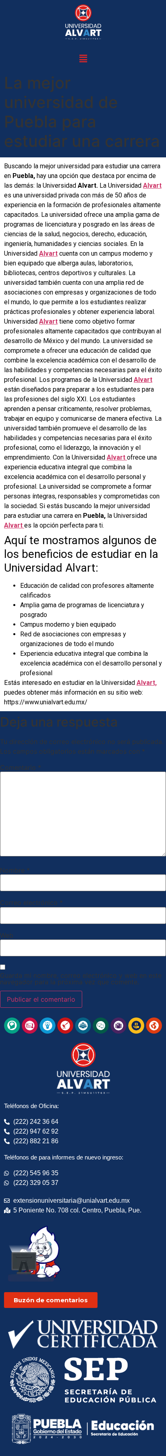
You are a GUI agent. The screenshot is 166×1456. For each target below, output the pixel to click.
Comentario (20, 767)
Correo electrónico (31, 902)
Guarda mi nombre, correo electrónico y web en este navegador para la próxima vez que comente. (81, 978)
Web (6, 935)
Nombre (15, 870)
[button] (83, 58)
